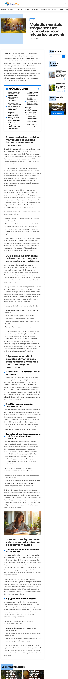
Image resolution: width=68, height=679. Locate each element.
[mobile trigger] (3, 3)
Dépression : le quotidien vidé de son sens (14, 126)
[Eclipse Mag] (11, 3)
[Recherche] (60, 3)
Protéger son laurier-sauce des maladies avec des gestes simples (61, 86)
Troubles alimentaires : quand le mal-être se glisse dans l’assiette (32, 101)
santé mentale (16, 149)
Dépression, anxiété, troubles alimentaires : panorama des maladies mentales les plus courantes (14, 117)
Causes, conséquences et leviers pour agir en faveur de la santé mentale (31, 111)
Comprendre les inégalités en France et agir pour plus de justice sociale (57, 107)
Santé (32, 19)
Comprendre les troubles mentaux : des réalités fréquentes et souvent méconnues (14, 96)
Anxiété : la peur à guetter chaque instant (33, 93)
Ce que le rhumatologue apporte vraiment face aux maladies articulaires (61, 73)
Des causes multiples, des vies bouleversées (32, 119)
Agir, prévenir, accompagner (32, 125)
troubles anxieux (32, 58)
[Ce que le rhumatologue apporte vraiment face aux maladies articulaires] (52, 75)
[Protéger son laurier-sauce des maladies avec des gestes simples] (52, 88)
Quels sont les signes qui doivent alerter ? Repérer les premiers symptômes (14, 106)
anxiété (14, 171)
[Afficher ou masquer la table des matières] (33, 89)
